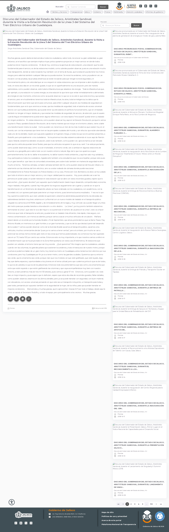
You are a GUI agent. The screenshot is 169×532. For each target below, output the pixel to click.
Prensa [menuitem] (107, 12)
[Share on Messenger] (22, 299)
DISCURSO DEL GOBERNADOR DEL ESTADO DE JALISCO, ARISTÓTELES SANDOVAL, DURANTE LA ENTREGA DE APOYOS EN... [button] (139, 327)
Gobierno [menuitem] (97, 12)
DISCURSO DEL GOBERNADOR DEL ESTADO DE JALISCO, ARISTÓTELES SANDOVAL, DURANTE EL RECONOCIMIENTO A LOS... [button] (139, 366)
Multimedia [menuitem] (118, 12)
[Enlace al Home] (47, 12)
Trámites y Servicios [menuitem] (59, 12)
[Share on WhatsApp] (29, 299)
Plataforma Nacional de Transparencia (119, 524)
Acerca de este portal (111, 520)
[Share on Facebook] (16, 299)
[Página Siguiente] (156, 504)
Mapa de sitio (108, 512)
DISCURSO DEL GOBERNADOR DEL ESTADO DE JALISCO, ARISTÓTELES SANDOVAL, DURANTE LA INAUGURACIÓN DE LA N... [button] (139, 248)
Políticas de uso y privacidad (114, 516)
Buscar (103, 7)
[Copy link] (10, 299)
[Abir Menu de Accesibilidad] (12, 502)
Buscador (59, 7)
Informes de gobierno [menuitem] (154, 12)
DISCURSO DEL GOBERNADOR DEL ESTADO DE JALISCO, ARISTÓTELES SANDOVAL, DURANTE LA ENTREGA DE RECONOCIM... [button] (139, 209)
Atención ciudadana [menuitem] (134, 12)
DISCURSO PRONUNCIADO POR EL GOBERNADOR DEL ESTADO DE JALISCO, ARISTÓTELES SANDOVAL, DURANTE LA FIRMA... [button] (138, 91)
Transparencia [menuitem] (76, 12)
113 (151, 504)
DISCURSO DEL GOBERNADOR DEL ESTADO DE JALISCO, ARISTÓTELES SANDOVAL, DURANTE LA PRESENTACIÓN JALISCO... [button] (139, 445)
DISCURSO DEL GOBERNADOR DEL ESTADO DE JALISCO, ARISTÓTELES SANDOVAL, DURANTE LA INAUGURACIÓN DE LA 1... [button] (139, 169)
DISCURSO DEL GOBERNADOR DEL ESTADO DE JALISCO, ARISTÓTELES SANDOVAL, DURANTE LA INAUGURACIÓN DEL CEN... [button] (139, 406)
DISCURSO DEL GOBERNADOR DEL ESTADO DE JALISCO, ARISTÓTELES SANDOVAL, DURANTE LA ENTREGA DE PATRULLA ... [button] (139, 288)
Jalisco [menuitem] (87, 12)
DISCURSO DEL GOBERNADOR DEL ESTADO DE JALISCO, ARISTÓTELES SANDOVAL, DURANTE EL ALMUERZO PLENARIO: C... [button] (139, 130)
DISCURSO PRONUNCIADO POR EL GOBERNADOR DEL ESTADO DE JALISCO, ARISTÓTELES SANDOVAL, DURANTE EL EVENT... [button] (138, 51)
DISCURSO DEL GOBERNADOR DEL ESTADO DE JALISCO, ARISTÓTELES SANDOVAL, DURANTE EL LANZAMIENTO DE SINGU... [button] (139, 484)
